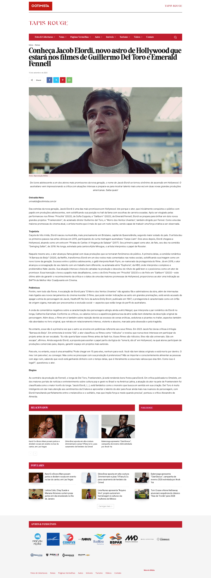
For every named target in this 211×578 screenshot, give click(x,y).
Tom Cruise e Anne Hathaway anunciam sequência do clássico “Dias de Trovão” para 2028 (165, 493)
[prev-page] (30, 453)
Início (31, 45)
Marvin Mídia (149, 570)
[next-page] (35, 453)
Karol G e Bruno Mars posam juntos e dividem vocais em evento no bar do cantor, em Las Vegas (44, 444)
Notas (37, 45)
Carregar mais (104, 506)
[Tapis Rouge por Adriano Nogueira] (51, 23)
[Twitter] (56, 80)
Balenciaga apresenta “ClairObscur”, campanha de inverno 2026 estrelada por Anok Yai (116, 444)
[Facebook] (49, 80)
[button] (175, 37)
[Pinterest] (63, 80)
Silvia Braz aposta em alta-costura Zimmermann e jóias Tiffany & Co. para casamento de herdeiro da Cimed (81, 444)
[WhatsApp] (69, 80)
